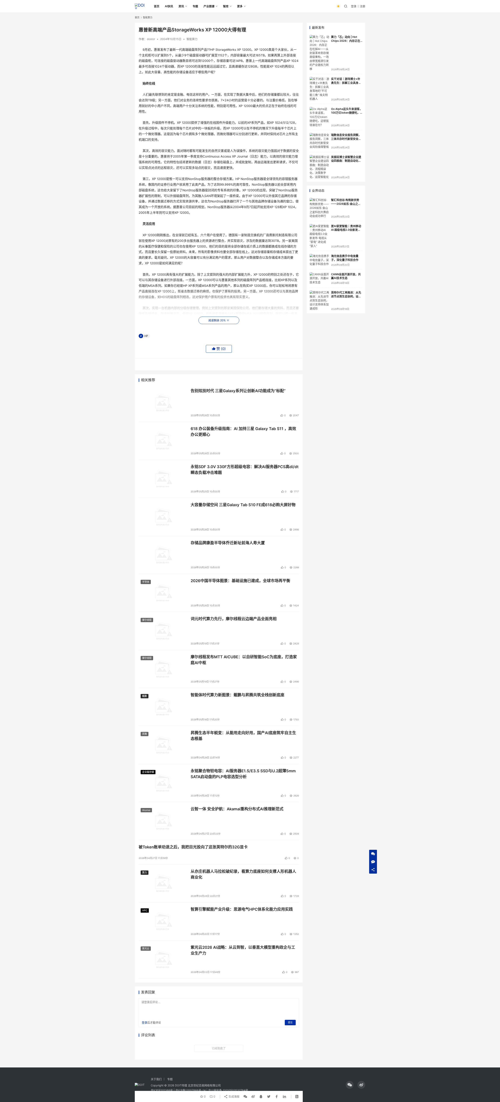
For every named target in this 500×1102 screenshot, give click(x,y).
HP (146, 336)
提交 (290, 1022)
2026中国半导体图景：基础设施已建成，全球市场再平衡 (240, 580)
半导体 (145, 581)
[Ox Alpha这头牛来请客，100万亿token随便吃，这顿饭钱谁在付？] (319, 117)
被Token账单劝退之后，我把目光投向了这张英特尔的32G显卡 (193, 847)
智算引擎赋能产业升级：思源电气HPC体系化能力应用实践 (242, 909)
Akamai (146, 810)
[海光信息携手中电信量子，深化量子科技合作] (319, 260)
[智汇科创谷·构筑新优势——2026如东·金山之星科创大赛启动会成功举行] (319, 208)
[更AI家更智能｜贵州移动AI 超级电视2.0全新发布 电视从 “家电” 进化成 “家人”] (319, 236)
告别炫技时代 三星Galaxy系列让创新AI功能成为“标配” (238, 390)
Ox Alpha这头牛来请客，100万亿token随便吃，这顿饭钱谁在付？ (346, 112)
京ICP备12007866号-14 (190, 1090)
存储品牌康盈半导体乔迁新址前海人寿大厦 (228, 543)
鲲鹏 (144, 696)
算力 (144, 872)
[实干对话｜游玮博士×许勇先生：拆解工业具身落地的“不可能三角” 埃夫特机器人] (319, 89)
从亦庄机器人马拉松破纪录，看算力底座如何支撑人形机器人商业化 (243, 874)
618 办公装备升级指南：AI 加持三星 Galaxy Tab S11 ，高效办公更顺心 (243, 431)
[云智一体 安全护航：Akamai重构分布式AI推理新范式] (163, 821)
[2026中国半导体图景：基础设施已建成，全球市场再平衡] (163, 593)
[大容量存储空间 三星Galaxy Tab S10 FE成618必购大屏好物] (163, 517)
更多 (240, 6)
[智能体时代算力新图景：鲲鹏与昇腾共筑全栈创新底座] (163, 707)
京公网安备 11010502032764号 (228, 1090)
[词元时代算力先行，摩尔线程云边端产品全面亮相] (163, 631)
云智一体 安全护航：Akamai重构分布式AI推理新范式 (237, 809)
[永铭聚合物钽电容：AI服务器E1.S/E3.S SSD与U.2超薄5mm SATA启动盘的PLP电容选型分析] (163, 783)
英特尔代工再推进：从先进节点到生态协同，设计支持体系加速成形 (346, 296)
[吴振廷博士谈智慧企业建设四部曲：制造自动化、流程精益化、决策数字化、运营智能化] (319, 167)
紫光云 (145, 948)
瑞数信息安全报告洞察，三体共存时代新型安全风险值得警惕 (346, 138)
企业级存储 (148, 772)
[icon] (350, 1085)
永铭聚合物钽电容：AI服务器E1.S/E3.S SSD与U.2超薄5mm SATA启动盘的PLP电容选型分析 (243, 774)
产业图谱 (209, 6)
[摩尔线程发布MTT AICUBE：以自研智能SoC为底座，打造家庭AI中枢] (163, 669)
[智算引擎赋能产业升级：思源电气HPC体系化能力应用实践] (163, 921)
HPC (144, 910)
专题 (195, 6)
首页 (156, 6)
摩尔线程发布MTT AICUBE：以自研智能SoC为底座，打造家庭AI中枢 (244, 660)
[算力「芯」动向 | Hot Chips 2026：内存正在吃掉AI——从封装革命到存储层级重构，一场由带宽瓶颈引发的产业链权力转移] (319, 53)
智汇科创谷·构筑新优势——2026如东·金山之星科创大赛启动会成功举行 (346, 203)
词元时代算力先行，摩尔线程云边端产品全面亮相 (234, 618)
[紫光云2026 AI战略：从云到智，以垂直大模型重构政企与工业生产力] (163, 959)
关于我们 (156, 1079)
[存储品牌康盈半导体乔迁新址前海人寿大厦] (163, 555)
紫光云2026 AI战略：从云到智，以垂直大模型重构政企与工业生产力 (243, 950)
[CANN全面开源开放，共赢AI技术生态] (319, 278)
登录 (353, 6)
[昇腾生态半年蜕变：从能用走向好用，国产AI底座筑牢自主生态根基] (163, 745)
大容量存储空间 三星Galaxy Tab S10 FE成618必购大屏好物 (243, 504)
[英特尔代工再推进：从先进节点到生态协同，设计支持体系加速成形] (319, 300)
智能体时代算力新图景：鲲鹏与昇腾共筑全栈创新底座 (237, 695)
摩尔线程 (147, 619)
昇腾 (144, 733)
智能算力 (192, 39)
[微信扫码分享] (245, 1096)
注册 (362, 6)
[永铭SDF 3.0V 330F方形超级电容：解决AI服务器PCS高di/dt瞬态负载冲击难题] (163, 479)
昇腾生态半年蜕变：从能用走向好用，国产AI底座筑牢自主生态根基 (243, 736)
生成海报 (233, 1096)
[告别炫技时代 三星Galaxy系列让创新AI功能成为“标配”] (163, 403)
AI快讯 (169, 6)
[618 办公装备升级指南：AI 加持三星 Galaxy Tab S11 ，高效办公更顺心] (163, 441)
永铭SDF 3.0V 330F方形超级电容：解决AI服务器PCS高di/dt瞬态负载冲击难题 (245, 469)
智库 (226, 6)
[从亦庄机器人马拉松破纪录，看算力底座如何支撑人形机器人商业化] (163, 884)
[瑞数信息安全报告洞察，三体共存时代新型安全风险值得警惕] (319, 141)
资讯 (181, 6)
